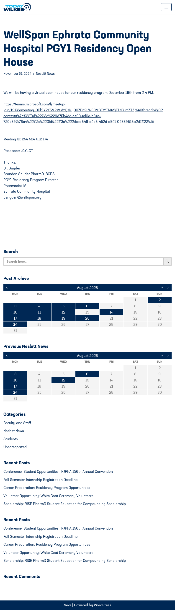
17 (15, 318)
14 (111, 312)
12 (63, 312)
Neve (67, 605)
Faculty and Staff (17, 423)
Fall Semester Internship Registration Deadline (40, 479)
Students (10, 439)
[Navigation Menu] (166, 7)
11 (39, 312)
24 (15, 324)
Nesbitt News (45, 73)
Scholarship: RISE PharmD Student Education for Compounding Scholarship (64, 503)
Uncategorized (15, 447)
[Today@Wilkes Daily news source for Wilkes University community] (18, 7)
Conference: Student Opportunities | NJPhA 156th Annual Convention (58, 471)
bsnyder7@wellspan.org (22, 197)
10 (15, 312)
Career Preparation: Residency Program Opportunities (46, 487)
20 (87, 318)
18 (39, 318)
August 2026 (87, 287)
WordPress (102, 605)
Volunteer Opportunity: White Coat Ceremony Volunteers (48, 495)
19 (63, 318)
